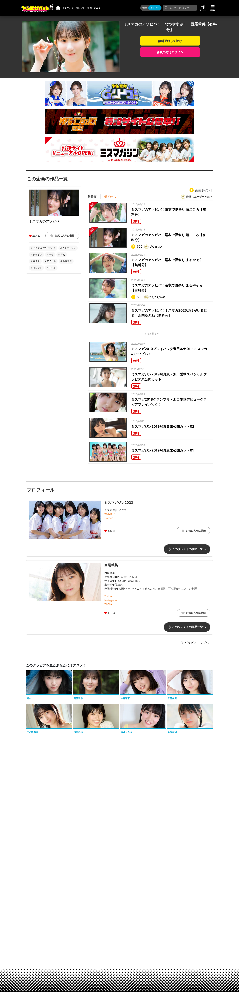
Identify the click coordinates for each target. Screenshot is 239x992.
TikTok (108, 604)
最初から (110, 196)
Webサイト (111, 514)
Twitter (108, 518)
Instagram (110, 600)
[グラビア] (58, 8)
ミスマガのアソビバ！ (46, 221)
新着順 (92, 196)
